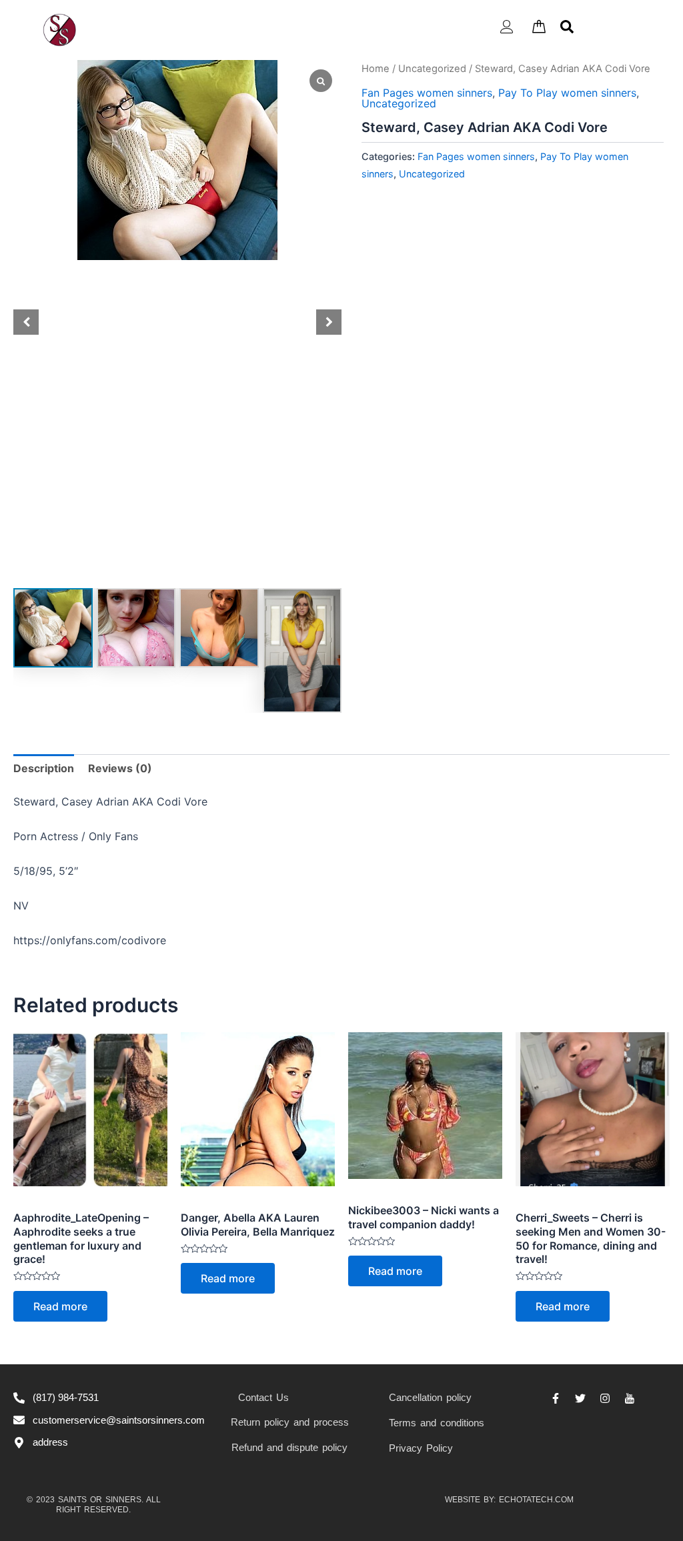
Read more (60, 1306)
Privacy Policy (421, 1448)
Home (376, 69)
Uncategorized (432, 69)
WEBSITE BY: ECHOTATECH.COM (509, 1499)
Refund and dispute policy (289, 1447)
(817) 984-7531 (66, 1397)
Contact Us (263, 1397)
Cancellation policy (430, 1397)
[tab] (43, 768)
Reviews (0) (120, 768)
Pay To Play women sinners (567, 92)
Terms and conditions (436, 1422)
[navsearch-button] (567, 25)
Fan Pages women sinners (427, 92)
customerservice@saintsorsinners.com (119, 1420)
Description (43, 768)
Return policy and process (290, 1422)
